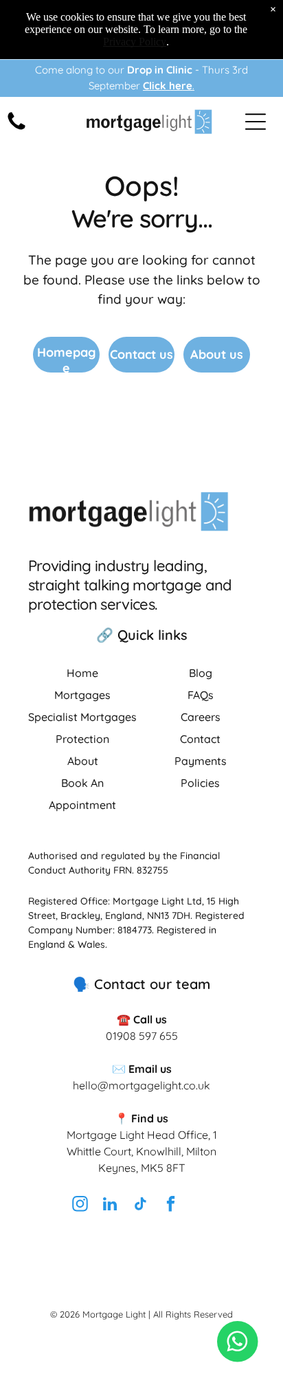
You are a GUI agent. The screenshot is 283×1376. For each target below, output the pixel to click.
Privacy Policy (134, 41)
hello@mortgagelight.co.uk (141, 1085)
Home (82, 673)
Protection (82, 739)
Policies (200, 783)
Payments (200, 761)
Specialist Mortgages (82, 717)
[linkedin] (110, 1205)
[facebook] (170, 1205)
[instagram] (79, 1205)
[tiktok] (140, 1205)
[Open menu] (255, 121)
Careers (200, 717)
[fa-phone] (16, 128)
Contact (200, 739)
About (82, 761)
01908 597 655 (142, 1036)
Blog (200, 673)
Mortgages (82, 695)
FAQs (201, 695)
